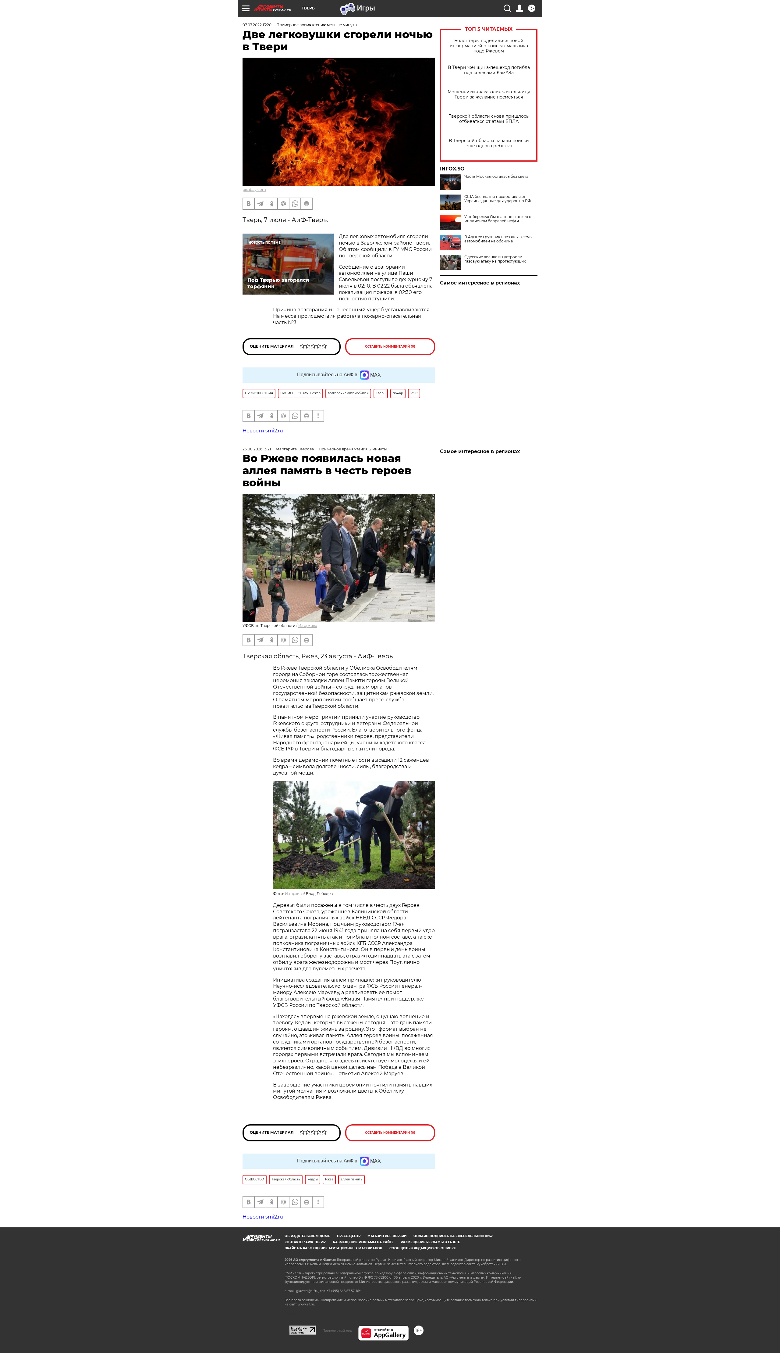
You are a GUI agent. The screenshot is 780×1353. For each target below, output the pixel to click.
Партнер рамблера (337, 1330)
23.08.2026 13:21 (257, 449)
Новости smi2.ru (263, 431)
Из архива (307, 625)
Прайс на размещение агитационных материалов (333, 1248)
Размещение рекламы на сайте (363, 1242)
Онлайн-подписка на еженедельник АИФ (453, 1236)
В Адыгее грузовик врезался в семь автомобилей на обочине (498, 239)
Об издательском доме (307, 1236)
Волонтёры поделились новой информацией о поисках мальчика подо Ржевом (489, 46)
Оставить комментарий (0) (390, 347)
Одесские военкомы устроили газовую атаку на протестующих (495, 259)
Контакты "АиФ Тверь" (305, 1242)
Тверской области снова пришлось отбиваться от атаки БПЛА (489, 119)
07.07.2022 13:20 (257, 25)
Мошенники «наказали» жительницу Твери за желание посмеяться (489, 94)
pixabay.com (254, 189)
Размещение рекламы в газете (430, 1242)
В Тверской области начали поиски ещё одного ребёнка (489, 143)
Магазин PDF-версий (386, 1236)
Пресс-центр (348, 1236)
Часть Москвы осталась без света (496, 176)
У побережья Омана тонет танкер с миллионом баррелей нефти (497, 219)
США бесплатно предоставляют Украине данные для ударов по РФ (497, 199)
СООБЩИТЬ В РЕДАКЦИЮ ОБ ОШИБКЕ (422, 1248)
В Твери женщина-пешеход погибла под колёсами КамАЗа (489, 70)
